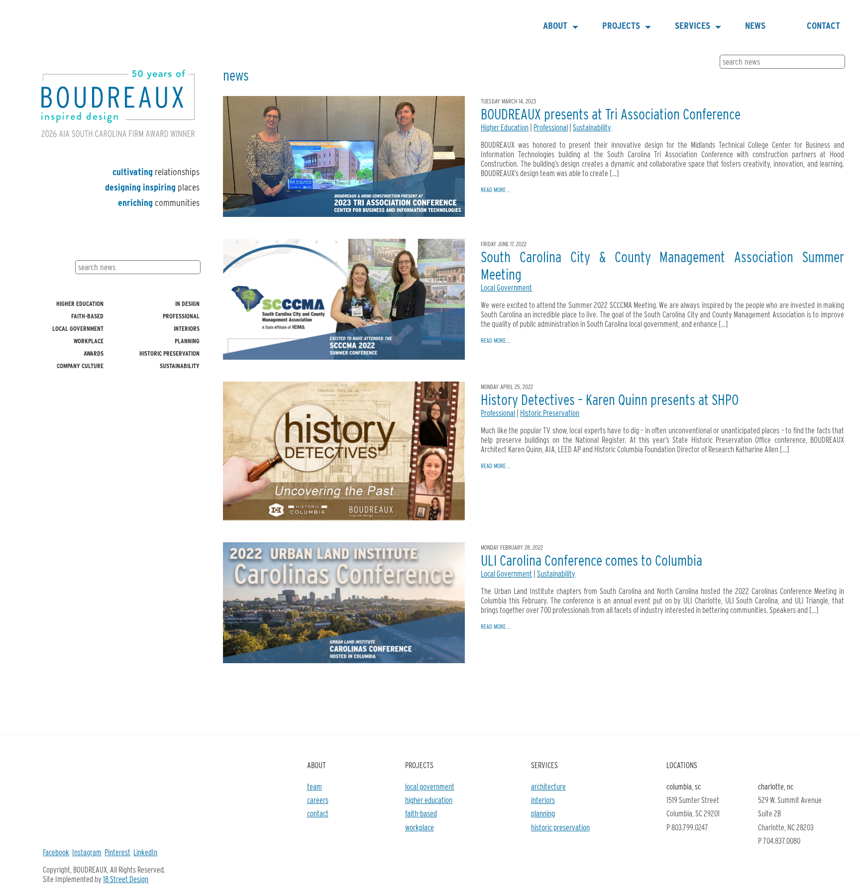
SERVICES (692, 25)
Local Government (78, 328)
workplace (419, 827)
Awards (94, 353)
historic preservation (560, 827)
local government (429, 787)
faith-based (421, 813)
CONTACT (823, 25)
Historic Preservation (169, 353)
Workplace (89, 341)
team (314, 787)
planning (543, 813)
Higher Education (80, 303)
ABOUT (555, 25)
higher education (428, 800)
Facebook (56, 852)
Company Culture (80, 366)
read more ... (495, 190)
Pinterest (117, 852)
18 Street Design (125, 879)
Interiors (187, 328)
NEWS (755, 25)
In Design (187, 303)
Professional (181, 316)
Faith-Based (87, 316)
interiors (543, 800)
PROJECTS (621, 25)
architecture (548, 787)
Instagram (87, 852)
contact (317, 813)
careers (317, 800)
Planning (187, 341)
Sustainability (180, 366)
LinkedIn (145, 852)
